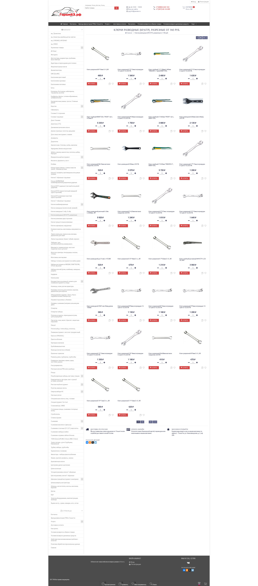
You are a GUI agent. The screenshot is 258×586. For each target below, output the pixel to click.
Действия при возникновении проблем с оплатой (64, 539)
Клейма (53, 164)
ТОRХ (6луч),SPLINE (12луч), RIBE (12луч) (64, 439)
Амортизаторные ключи (59, 66)
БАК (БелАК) (55, 74)
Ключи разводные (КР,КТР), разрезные (64, 215)
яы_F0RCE (54, 44)
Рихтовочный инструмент (59, 384)
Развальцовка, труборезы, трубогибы (63, 357)
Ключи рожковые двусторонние (61, 218)
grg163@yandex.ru (134, 11)
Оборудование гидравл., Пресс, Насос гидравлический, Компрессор (63, 295)
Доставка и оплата (119, 24)
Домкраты (54, 138)
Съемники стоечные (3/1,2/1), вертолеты (64, 428)
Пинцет (53, 325)
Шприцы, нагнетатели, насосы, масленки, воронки (64, 486)
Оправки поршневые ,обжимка (61, 300)
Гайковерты (55, 110)
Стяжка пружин (56, 418)
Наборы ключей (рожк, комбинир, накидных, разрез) (65, 270)
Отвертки (54, 308)
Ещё (193, 24)
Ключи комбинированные (59, 204)
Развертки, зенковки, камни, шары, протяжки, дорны (62, 361)
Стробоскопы (55, 414)
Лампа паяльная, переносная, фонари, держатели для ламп (64, 234)
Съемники (54, 421)
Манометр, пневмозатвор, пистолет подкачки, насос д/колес (63, 248)
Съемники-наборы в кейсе (60, 432)
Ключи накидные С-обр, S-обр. (61, 211)
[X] (93, 442)
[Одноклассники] (90, 442)
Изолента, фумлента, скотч (60, 160)
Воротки (53, 106)
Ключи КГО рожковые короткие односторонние (61, 196)
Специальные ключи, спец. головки (62, 398)
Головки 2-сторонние (58, 113)
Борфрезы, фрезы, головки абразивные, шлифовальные (64, 97)
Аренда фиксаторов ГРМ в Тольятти (91, 24)
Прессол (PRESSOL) (57, 336)
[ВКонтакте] (87, 442)
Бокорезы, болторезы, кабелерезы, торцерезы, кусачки (62, 92)
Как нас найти (133, 9)
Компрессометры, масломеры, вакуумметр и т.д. (66, 229)
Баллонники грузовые (58, 81)
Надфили (54, 274)
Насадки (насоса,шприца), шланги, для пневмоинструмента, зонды (64, 282)
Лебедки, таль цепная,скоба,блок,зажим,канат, (62, 243)
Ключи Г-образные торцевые (60, 177)
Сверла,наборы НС (57, 391)
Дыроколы (54, 141)
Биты (52, 88)
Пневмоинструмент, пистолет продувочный (65, 332)
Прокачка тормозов (57, 353)
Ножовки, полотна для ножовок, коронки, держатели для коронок (64, 290)
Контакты (73, 24)
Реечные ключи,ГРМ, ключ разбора (62, 369)
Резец (93, 5)
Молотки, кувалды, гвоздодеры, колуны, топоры (64, 253)
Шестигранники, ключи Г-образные (62, 475)
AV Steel (53, 51)
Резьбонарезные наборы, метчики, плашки (65, 376)
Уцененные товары (57, 47)
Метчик (98, 5)
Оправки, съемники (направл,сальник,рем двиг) (65, 304)
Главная (65, 24)
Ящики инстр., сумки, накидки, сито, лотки (64, 503)
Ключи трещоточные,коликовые (61, 222)
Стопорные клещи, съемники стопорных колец (64, 409)
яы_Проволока (56, 33)
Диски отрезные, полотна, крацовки (63, 131)
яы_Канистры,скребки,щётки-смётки (63, 37)
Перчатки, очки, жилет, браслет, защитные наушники (65, 320)
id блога (121, 562)
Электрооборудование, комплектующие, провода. (64, 498)
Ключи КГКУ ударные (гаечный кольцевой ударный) (65, 186)
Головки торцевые (57, 117)
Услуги (107, 24)
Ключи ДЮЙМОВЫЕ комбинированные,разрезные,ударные (64, 181)
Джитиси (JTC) (56, 124)
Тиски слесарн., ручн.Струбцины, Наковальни (62, 443)
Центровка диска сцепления (60, 465)
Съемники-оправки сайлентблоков (62, 435)
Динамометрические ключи (60, 127)
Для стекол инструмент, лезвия (61, 134)
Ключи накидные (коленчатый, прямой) (64, 208)
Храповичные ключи (58, 461)
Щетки (53, 491)
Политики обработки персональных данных (65, 544)
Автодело (54, 54)
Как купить (131, 24)
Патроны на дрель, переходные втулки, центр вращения (64, 316)
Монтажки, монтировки (59, 257)
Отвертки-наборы (57, 312)
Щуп (52, 494)
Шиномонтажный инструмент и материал (65, 479)
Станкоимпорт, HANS (58, 406)
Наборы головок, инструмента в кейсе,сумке (65, 261)
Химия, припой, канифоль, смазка (62, 458)
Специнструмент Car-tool (59, 402)
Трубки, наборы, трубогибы (60, 447)
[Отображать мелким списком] (200, 37)
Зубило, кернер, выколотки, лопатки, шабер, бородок (65, 152)
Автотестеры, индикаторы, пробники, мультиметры (63, 58)
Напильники (55, 278)
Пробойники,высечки (58, 346)
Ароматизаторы (56, 70)
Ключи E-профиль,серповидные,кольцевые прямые (65, 173)
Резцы (53, 372)
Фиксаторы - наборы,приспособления (63, 454)
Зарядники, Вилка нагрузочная (61, 148)
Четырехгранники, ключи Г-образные (63, 472)
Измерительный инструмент (60, 157)
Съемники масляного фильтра (61, 425)
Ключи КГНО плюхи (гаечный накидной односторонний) (64, 191)
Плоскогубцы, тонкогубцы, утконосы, (63, 329)
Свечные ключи (56, 395)
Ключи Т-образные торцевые (61, 201)
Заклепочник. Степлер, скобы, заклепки (64, 145)
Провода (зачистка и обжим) (60, 350)
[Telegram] (95, 442)
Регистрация (204, 2)
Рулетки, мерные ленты (59, 388)
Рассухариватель (56, 365)
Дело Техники (55, 120)
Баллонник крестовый (58, 77)
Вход (194, 2)
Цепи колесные (56, 468)
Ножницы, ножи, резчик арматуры (62, 286)
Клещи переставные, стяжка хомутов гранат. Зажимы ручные (63, 168)
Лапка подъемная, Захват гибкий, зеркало (65, 239)
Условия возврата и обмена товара (149, 24)
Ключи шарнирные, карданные (61, 225)
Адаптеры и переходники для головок (63, 63)
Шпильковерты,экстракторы (60, 482)
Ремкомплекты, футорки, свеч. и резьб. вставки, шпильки (64, 380)
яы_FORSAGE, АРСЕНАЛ (59, 40)
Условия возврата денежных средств (176, 24)
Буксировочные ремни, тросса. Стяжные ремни (64, 102)
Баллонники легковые (58, 84)
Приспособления (56, 339)
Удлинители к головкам (59, 451)
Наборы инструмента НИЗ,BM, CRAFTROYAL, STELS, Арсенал (65, 265)
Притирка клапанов (57, 343)
